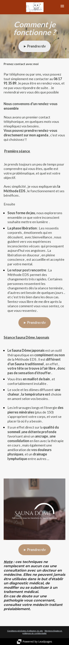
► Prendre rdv (34, 46)
